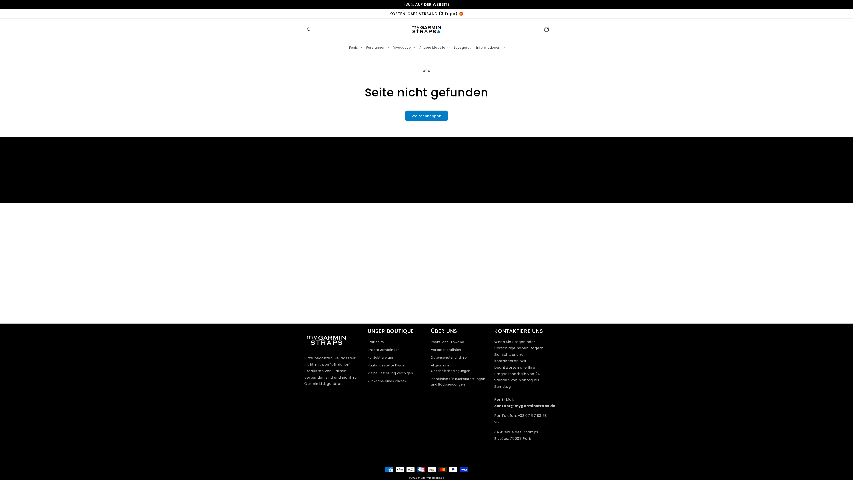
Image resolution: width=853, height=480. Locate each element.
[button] (309, 29)
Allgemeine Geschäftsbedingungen (450, 368)
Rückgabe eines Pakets (387, 381)
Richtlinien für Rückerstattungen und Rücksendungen (458, 382)
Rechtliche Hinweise (447, 342)
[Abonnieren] (461, 186)
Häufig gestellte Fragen (387, 365)
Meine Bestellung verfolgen (390, 373)
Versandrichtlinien (446, 350)
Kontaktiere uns (381, 357)
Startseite (376, 342)
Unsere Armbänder (383, 350)
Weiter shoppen (426, 116)
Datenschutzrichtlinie (449, 357)
